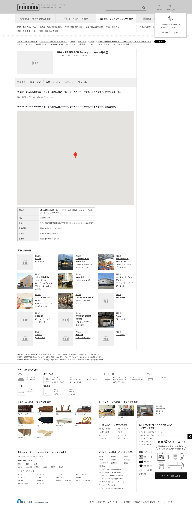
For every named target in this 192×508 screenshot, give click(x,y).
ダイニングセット (82, 474)
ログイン (159, 10)
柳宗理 (101, 456)
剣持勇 (113, 456)
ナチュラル (21, 437)
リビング (102, 417)
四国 (19, 31)
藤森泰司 (114, 463)
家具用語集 (143, 474)
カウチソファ (30, 377)
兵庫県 (53, 467)
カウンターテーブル (119, 379)
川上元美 (127, 460)
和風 (76, 426)
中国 (108, 27)
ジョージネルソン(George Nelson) (110, 472)
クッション (40, 484)
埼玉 (34, 27)
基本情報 (21, 82)
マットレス (30, 389)
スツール (55, 377)
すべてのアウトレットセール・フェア (30, 456)
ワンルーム (159, 411)
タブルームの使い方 (97, 502)
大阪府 (44, 467)
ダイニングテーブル (119, 377)
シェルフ (72, 394)
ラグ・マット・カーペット (85, 480)
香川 (24, 31)
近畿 (87, 27)
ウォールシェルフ (123, 438)
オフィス (159, 413)
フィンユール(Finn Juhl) (107, 485)
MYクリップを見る (172, 32)
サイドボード (103, 435)
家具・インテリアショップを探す (118, 19)
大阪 (93, 27)
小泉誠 (126, 463)
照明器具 (21, 480)
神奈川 (29, 27)
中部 (67, 27)
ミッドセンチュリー (81, 414)
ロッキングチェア (75, 382)
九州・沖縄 (38, 31)
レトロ (39, 414)
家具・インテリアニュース (153, 457)
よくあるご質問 (149, 502)
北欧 (57, 414)
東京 (24, 27)
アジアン (21, 426)
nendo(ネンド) (103, 463)
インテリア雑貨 (23, 484)
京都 (101, 27)
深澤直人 (127, 456)
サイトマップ (113, 502)
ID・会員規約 (125, 502)
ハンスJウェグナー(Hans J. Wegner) (111, 475)
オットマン (56, 379)
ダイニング (121, 417)
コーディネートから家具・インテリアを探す (118, 402)
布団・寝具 (60, 477)
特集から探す (145, 27)
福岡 (46, 31)
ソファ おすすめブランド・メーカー (151, 432)
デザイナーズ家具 (105, 429)
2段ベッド (29, 391)
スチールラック (122, 429)
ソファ (20, 474)
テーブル (59, 474)
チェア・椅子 (41, 474)
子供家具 (40, 480)
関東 (19, 27)
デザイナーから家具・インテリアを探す (116, 452)
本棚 (70, 389)
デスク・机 (21, 477)
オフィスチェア (92, 379)
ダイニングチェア (75, 379)
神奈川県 (29, 467)
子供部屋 (159, 406)
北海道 (55, 27)
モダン (39, 426)
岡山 (117, 27)
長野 (80, 27)
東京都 (20, 467)
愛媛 (28, 31)
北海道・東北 (45, 27)
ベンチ (89, 377)
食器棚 (71, 391)
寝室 (138, 417)
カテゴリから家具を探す (28, 369)
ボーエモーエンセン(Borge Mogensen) (112, 488)
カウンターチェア (58, 382)
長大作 (101, 460)
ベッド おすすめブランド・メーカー (151, 435)
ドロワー (120, 432)
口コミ (82, 82)
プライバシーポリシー (166, 502)
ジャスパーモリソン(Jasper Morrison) (111, 482)
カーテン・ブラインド (63, 480)
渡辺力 (113, 460)
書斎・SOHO (160, 408)
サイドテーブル (135, 377)
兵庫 (97, 27)
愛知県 (61, 467)
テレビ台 (55, 389)
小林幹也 (102, 466)
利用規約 (137, 502)
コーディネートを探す (78, 19)
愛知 (72, 27)
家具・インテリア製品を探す (38, 19)
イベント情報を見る (171, 475)
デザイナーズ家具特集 (146, 470)
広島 (113, 27)
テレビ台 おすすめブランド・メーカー (152, 441)
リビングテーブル (119, 382)
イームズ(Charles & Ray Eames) (110, 469)
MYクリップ (170, 10)
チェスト (55, 391)
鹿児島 (55, 31)
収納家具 (79, 477)
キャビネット (56, 394)
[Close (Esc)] (190, 436)
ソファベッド (30, 379)
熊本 (50, 31)
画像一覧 (35, 82)
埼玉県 (36, 467)
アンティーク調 (23, 414)
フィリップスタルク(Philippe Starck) (111, 478)
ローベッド (102, 438)
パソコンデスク (161, 377)
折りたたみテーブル (136, 379)
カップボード (121, 435)
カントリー (59, 426)
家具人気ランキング (150, 461)
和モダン (40, 437)
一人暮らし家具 (104, 432)
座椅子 (71, 377)
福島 (60, 27)
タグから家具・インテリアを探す (113, 425)
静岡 (76, 27)
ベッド (39, 477)
